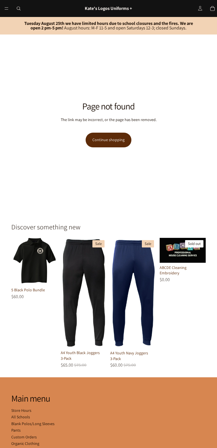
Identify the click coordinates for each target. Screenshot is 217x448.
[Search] (18, 8)
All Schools (20, 416)
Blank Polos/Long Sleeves (33, 423)
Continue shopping (108, 139)
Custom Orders (24, 437)
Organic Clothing (25, 443)
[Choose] (49, 276)
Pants (16, 430)
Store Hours (21, 410)
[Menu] (6, 8)
